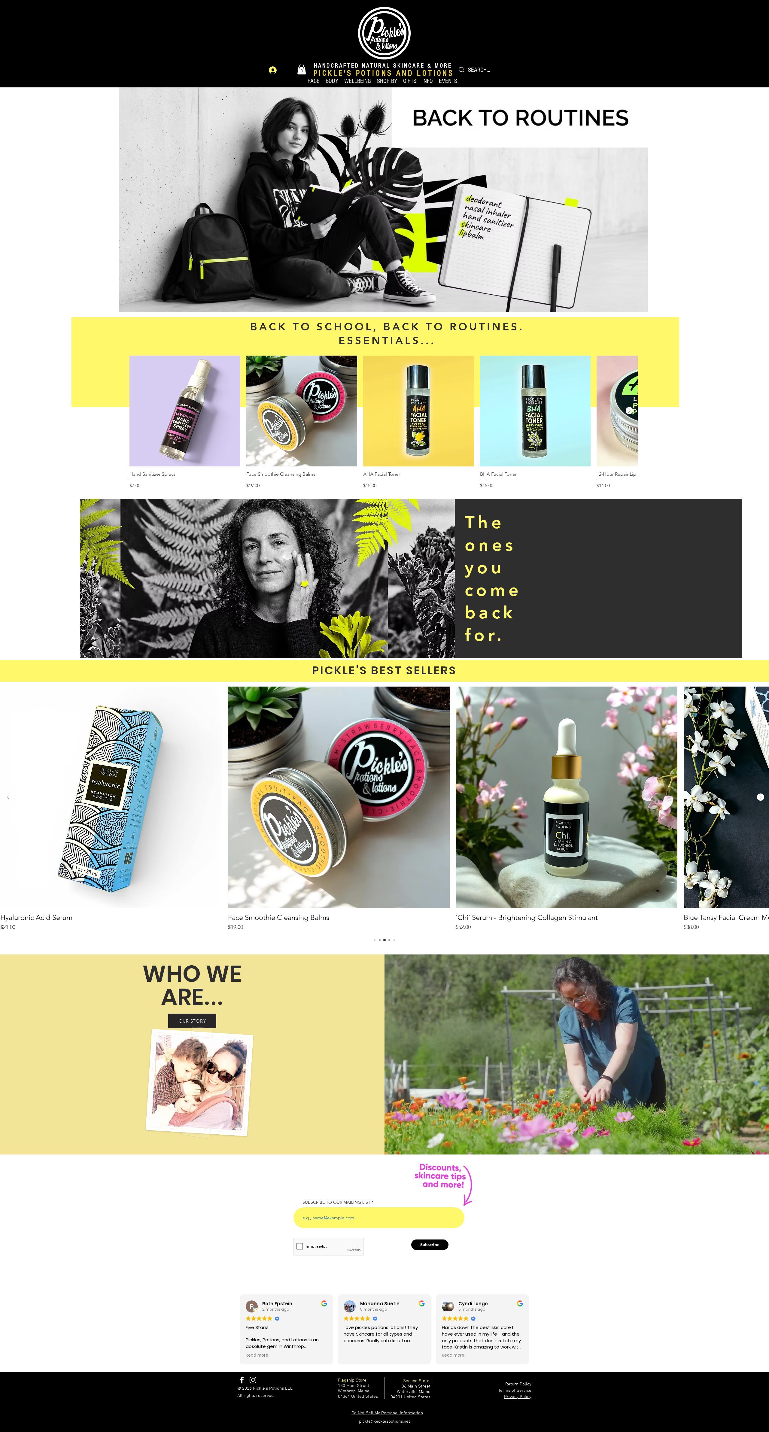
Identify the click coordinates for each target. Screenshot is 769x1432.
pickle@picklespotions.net (384, 1421)
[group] (383, 422)
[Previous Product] (8, 797)
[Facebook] (241, 1380)
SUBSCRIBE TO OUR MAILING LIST (336, 1202)
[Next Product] (629, 410)
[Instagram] (252, 1380)
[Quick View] (184, 411)
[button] (301, 69)
